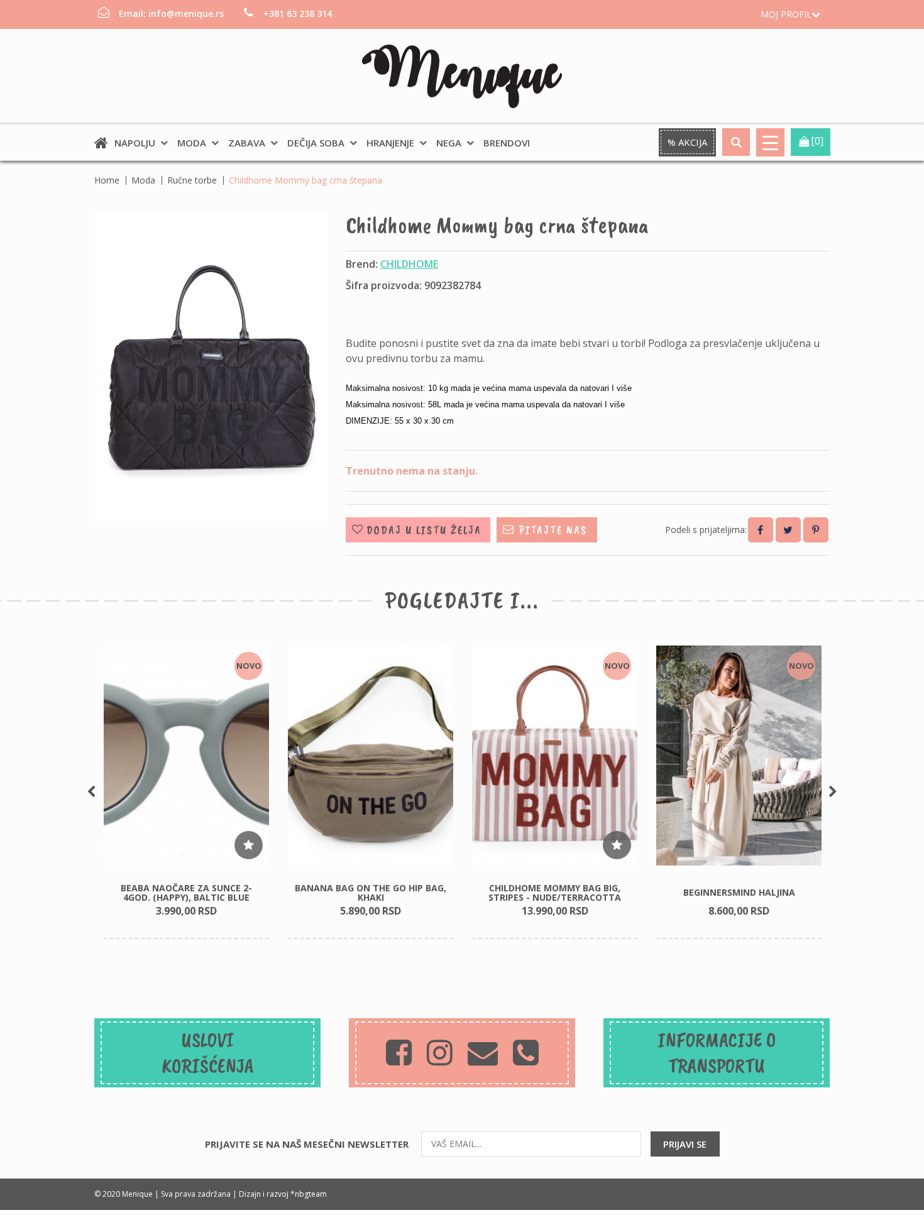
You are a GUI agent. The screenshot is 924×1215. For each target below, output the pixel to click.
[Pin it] (815, 529)
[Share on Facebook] (760, 529)
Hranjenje (390, 142)
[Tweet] (788, 529)
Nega (448, 142)
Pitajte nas (553, 530)
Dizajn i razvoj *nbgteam (283, 1194)
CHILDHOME (409, 264)
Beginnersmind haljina (739, 892)
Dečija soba (315, 142)
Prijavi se (685, 1144)
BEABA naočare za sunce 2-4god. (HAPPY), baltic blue (186, 892)
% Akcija (687, 142)
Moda (191, 142)
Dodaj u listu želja (423, 530)
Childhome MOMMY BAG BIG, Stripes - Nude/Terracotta (554, 892)
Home (106, 180)
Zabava (246, 142)
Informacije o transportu (716, 1053)
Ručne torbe (192, 180)
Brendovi (506, 142)
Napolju (134, 142)
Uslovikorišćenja (208, 1053)
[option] (186, 792)
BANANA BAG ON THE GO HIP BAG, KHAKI (370, 892)
